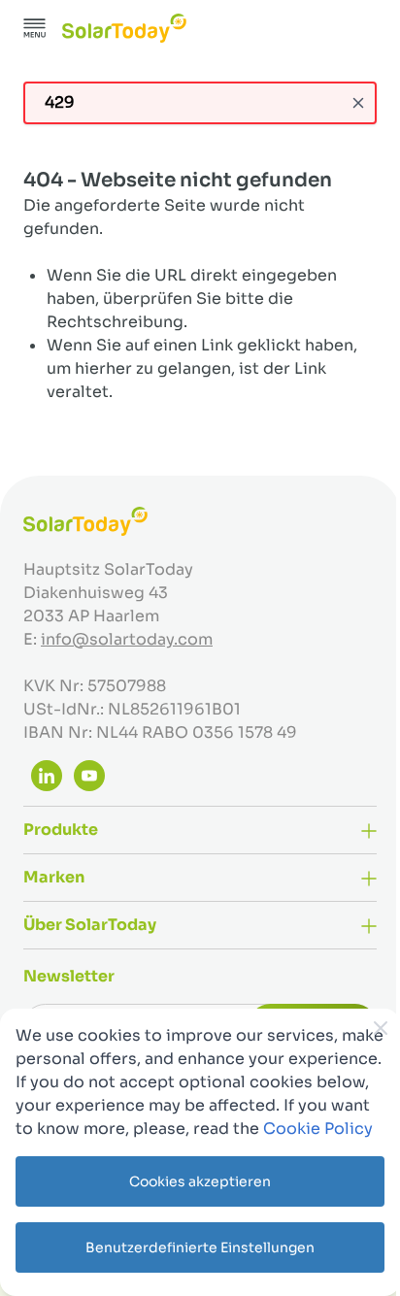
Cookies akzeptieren (200, 1181)
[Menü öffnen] (35, 28)
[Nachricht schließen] (358, 103)
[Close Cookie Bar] (380, 1028)
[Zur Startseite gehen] (124, 28)
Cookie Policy (318, 1128)
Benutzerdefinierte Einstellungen (200, 1247)
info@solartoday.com (127, 639)
